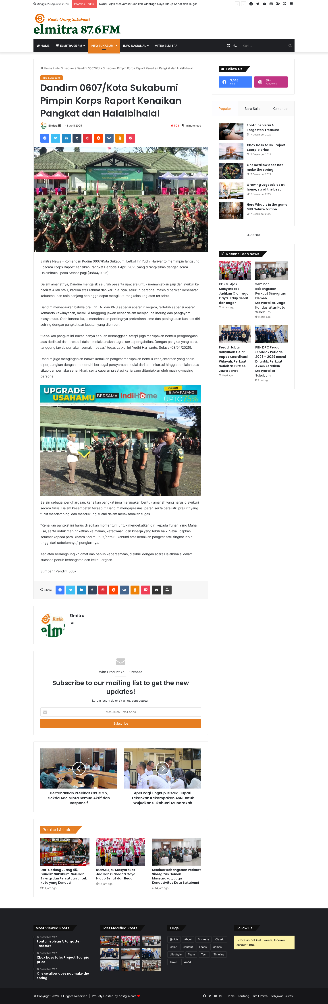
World (187, 962)
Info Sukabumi (102, 45)
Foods (203, 947)
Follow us (245, 928)
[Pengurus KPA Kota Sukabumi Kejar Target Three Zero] (151, 965)
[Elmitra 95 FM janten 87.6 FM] (77, 24)
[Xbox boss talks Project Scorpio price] (231, 151)
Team (191, 954)
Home (45, 45)
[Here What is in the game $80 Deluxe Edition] (231, 210)
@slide (174, 939)
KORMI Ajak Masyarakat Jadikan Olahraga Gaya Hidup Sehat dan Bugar (148, 4)
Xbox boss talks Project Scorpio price (266, 147)
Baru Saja (252, 109)
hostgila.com (127, 996)
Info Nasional (134, 45)
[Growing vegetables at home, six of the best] (231, 190)
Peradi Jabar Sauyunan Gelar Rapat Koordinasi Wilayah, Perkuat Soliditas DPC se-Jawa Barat (233, 359)
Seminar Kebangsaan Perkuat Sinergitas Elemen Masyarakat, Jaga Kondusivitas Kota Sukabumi (176, 876)
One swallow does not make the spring (265, 167)
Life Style (176, 954)
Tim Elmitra (260, 996)
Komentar (280, 109)
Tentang (243, 996)
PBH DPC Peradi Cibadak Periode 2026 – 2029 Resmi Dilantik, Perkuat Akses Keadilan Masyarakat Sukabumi (270, 361)
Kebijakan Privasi (282, 996)
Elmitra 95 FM (70, 45)
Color (173, 947)
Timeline (219, 954)
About (188, 939)
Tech (204, 954)
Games (217, 947)
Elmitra (53, 125)
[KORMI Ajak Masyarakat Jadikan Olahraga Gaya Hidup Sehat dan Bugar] (120, 852)
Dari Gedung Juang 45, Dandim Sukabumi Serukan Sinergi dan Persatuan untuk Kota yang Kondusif (63, 876)
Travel (174, 962)
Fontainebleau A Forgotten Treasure (263, 127)
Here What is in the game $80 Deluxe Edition (267, 206)
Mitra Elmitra (166, 45)
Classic (219, 939)
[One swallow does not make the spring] (231, 171)
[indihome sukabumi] (120, 394)
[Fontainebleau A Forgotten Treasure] (231, 131)
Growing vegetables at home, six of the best (266, 187)
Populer (225, 109)
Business (203, 939)
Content (188, 947)
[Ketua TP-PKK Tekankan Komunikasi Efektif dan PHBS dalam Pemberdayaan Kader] (109, 965)
